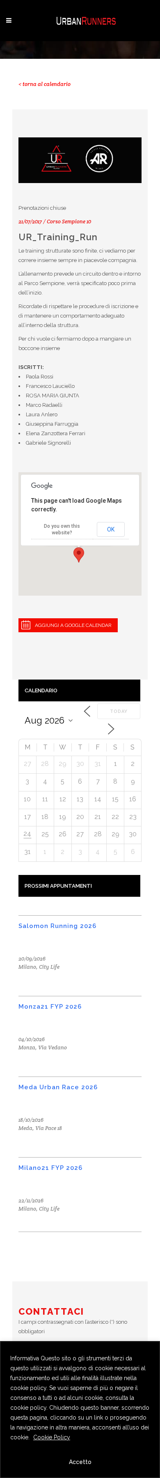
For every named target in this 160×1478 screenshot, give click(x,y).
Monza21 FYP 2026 (50, 1006)
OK (110, 529)
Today (119, 711)
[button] (78, 555)
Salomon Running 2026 (57, 926)
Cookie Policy (51, 1437)
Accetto (80, 1462)
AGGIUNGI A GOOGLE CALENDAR (73, 625)
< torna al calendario (44, 84)
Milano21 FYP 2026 (50, 1168)
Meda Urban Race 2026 (58, 1087)
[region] (80, 1409)
